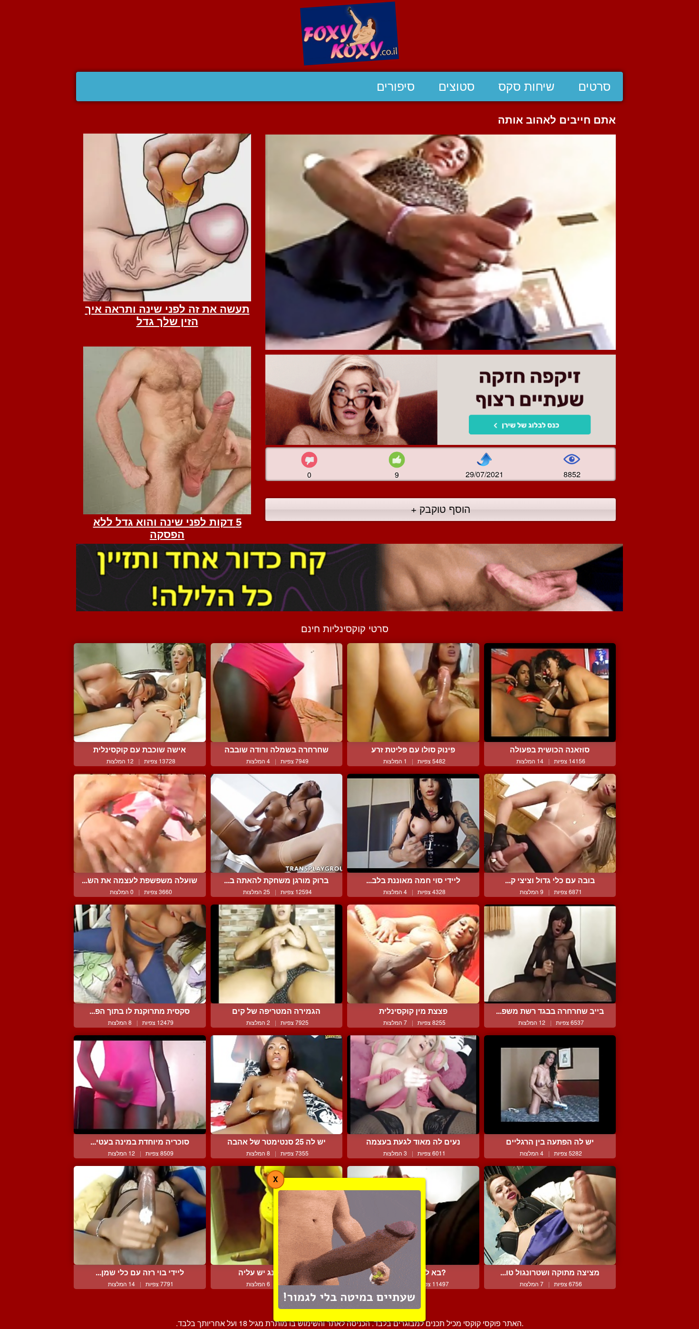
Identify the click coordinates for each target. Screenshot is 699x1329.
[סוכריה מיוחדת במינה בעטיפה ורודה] (140, 1084)
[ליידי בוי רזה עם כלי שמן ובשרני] (140, 1215)
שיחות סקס (526, 86)
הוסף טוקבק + (440, 508)
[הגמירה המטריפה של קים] (277, 954)
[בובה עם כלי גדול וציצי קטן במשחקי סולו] (550, 823)
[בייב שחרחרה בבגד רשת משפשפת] (550, 954)
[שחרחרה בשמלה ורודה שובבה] (277, 692)
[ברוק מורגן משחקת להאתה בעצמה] (277, 823)
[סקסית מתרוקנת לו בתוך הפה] (140, 954)
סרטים (594, 86)
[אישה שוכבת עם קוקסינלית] (140, 692)
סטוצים (456, 86)
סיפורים (396, 86)
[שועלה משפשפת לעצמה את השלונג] (140, 823)
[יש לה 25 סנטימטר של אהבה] (277, 1084)
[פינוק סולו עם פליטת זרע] (413, 692)
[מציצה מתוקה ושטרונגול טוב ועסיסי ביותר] (550, 1215)
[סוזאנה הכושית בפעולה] (550, 692)
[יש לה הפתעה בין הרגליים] (550, 1084)
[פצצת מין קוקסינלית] (413, 954)
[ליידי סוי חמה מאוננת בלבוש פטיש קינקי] (413, 823)
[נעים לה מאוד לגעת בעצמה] (413, 1084)
